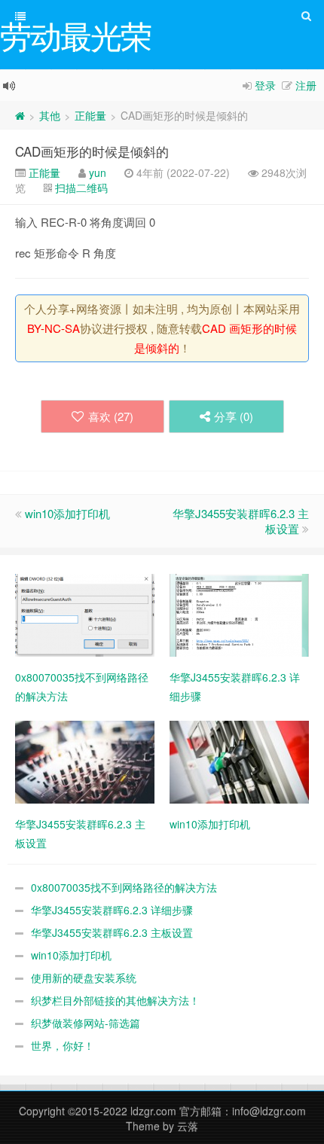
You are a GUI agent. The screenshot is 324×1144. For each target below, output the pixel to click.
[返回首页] (20, 115)
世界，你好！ (62, 1045)
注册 (305, 85)
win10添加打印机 (67, 513)
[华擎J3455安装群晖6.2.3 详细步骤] (239, 613)
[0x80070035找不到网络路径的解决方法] (84, 613)
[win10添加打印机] (239, 760)
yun (97, 172)
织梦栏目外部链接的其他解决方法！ (115, 1000)
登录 (265, 85)
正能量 (90, 115)
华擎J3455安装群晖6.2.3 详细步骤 (112, 909)
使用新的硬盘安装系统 (83, 977)
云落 (187, 1125)
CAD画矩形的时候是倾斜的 (92, 151)
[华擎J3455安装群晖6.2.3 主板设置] (84, 760)
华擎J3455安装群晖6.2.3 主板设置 (241, 520)
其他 (49, 115)
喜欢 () (110, 416)
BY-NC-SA (53, 328)
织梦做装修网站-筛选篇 (85, 1022)
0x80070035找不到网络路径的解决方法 (124, 887)
